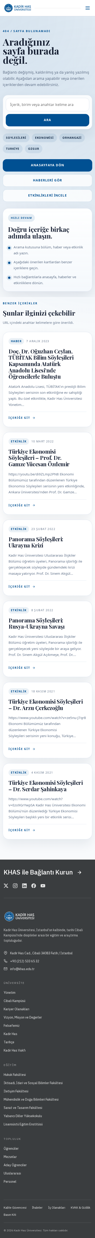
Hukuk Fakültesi (15, 1075)
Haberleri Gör (47, 180)
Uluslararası (12, 1173)
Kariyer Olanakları (16, 1009)
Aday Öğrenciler (15, 1165)
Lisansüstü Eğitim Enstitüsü (23, 1124)
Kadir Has (10, 1034)
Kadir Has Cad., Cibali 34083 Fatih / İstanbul (41, 953)
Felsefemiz (12, 1026)
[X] (6, 886)
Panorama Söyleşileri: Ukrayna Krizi (36, 542)
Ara (47, 120)
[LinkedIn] (24, 886)
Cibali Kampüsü (14, 1001)
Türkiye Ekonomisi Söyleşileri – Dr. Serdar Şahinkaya (46, 786)
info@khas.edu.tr (22, 969)
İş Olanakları (56, 1208)
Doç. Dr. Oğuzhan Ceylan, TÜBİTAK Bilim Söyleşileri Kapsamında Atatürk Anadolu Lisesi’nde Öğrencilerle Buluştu (41, 363)
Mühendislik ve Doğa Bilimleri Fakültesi (31, 1099)
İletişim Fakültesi (16, 1091)
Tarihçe (9, 1042)
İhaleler (37, 1208)
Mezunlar (10, 1157)
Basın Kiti (10, 1215)
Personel (10, 1182)
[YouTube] (43, 886)
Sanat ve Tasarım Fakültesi (23, 1108)
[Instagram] (15, 886)
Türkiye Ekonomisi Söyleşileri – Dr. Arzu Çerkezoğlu (46, 704)
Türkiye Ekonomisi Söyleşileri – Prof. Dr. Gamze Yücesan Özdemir (39, 458)
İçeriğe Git (19, 418)
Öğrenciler (11, 1148)
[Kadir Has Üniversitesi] (17, 8)
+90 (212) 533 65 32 (24, 961)
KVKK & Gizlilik (80, 1208)
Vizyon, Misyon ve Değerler (23, 1017)
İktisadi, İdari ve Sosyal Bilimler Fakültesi (33, 1083)
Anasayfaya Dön (47, 165)
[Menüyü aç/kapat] (87, 8)
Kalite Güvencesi (15, 1208)
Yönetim (9, 993)
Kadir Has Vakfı (15, 1050)
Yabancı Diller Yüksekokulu (23, 1116)
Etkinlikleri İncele (47, 195)
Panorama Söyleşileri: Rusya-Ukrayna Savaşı (37, 623)
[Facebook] (33, 886)
